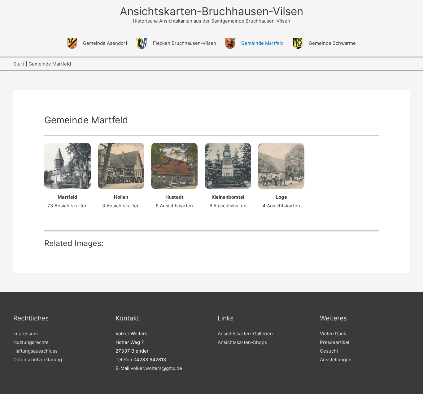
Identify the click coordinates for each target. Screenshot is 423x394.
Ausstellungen (335, 359)
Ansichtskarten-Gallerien (245, 334)
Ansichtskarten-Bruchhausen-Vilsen (211, 11)
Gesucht (329, 351)
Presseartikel (334, 342)
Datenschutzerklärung (37, 359)
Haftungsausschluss (35, 351)
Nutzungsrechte (31, 342)
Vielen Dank (333, 334)
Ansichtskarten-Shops (242, 342)
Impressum (25, 334)
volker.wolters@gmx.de (156, 368)
